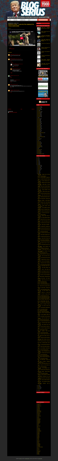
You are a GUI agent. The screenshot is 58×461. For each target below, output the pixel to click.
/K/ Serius (38, 139)
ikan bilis (11, 75)
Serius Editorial (39, 149)
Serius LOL (38, 108)
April (38, 385)
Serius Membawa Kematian (40, 132)
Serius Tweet (38, 135)
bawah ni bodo (12, 54)
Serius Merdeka (39, 145)
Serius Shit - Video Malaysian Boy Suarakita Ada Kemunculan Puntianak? (45, 36)
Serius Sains (38, 152)
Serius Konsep (39, 111)
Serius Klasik (38, 116)
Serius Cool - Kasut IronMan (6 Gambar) (42, 309)
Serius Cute (38, 114)
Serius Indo (38, 118)
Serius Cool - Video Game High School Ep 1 (43, 349)
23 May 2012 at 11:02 (17, 54)
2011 (37, 390)
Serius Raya (38, 134)
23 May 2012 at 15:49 (18, 68)
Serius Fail (38, 124)
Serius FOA (38, 133)
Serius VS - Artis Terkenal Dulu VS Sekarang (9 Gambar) (45, 48)
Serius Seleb (38, 121)
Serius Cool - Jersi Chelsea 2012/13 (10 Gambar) (44, 264)
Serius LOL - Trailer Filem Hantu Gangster (43, 332)
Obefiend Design (27, 458)
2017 (37, 158)
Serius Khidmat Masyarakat (40, 136)
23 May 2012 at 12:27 (15, 84)
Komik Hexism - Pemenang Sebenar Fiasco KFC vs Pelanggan (45, 60)
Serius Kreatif (38, 109)
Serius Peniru (39, 130)
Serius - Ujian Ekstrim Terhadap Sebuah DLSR (43, 319)
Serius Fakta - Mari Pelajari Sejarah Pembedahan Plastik (45, 64)
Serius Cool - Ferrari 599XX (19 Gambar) (43, 373)
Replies (12, 62)
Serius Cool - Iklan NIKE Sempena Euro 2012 (43, 295)
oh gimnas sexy (16, 66)
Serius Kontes (39, 151)
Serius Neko (38, 122)
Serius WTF (38, 113)
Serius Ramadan (39, 146)
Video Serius (12, 48)
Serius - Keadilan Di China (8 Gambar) (42, 310)
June (38, 172)
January (39, 388)
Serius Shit (38, 119)
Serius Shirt (38, 131)
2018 (37, 157)
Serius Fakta (38, 112)
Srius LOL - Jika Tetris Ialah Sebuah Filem (43, 231)
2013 (37, 163)
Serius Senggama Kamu (40, 153)
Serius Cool (38, 106)
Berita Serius (38, 126)
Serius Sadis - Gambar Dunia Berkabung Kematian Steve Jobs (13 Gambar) (45, 40)
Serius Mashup (39, 128)
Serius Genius (39, 123)
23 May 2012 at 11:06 (16, 75)
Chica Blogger (40, 458)
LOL (37, 140)
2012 (37, 164)
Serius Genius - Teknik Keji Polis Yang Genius (43, 311)
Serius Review (39, 143)
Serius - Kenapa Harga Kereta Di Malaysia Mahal (45, 32)
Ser (37, 148)
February (39, 387)
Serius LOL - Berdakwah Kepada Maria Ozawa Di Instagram (45, 28)
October (39, 167)
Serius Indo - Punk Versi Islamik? (42, 214)
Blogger (20, 458)
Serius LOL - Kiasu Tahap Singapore (42, 366)
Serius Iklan (38, 129)
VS (37, 117)
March (38, 386)
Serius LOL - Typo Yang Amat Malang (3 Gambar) (44, 289)
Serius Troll (38, 144)
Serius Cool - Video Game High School (42, 354)
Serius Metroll (39, 138)
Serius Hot (38, 120)
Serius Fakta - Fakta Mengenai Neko (42, 281)
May (38, 173)
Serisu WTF (38, 141)
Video (38, 137)
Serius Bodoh (39, 125)
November (39, 166)
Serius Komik (38, 127)
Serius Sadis (38, 115)
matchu (14, 68)
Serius (38, 110)
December (39, 165)
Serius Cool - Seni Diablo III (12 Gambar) (43, 358)
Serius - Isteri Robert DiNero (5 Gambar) (42, 329)
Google (38, 147)
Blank (11, 84)
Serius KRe (38, 150)
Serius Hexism (39, 142)
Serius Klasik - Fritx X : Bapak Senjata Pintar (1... (43, 355)
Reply (11, 56)
